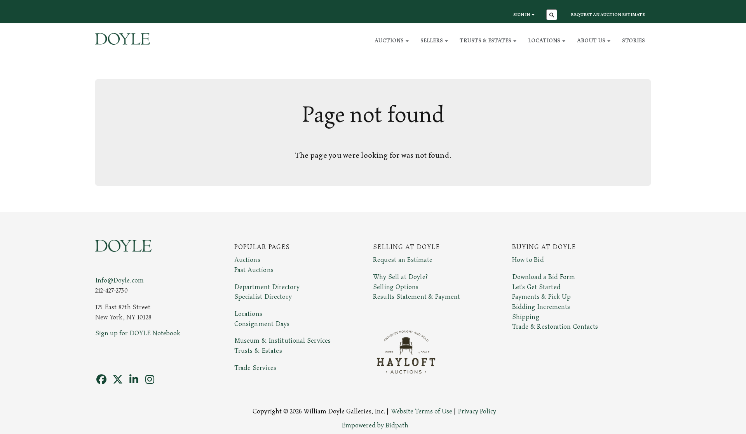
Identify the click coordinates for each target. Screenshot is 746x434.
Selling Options (396, 287)
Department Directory (267, 287)
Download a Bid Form (543, 277)
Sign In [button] (522, 14)
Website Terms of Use (421, 411)
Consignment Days (262, 324)
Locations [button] (544, 40)
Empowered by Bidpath (375, 425)
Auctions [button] (390, 40)
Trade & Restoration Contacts (555, 327)
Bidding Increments (541, 307)
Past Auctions (254, 270)
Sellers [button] (432, 40)
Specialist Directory (263, 297)
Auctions (247, 260)
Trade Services (255, 368)
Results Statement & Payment (416, 297)
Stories (633, 40)
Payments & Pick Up (541, 297)
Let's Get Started (536, 287)
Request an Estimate (403, 260)
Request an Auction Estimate (608, 14)
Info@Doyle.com (119, 280)
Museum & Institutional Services (282, 341)
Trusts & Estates (258, 351)
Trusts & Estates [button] (486, 40)
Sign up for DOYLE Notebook (137, 333)
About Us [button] (592, 40)
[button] (552, 15)
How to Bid (528, 260)
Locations (248, 314)
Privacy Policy (477, 411)
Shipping (525, 317)
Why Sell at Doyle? (400, 277)
